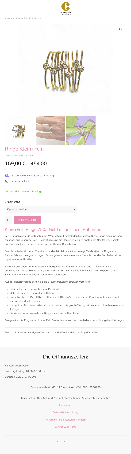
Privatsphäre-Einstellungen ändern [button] (65, 419)
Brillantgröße (12, 202)
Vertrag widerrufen (66, 427)
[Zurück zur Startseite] (65, 8)
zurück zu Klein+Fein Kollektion (23, 18)
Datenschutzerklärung (65, 412)
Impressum (65, 405)
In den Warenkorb (27, 219)
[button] (121, 29)
